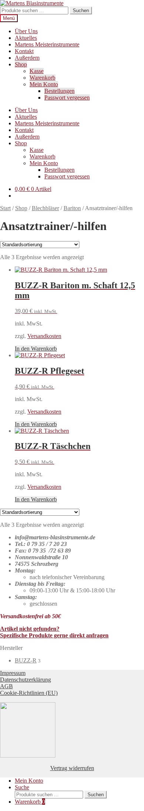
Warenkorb (42, 77)
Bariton (72, 208)
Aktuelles (26, 38)
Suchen (81, 10)
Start (5, 208)
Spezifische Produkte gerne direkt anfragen (54, 635)
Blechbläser (45, 208)
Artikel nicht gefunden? (29, 629)
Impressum (12, 673)
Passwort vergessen (67, 97)
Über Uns (26, 31)
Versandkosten (44, 336)
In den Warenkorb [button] (36, 348)
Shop (21, 64)
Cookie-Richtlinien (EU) (29, 693)
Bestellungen (59, 91)
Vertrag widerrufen (72, 768)
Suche (22, 787)
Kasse (37, 71)
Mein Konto (44, 84)
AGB (6, 686)
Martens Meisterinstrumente (47, 44)
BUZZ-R (26, 660)
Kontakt (24, 51)
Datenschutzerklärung (25, 679)
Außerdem (27, 58)
